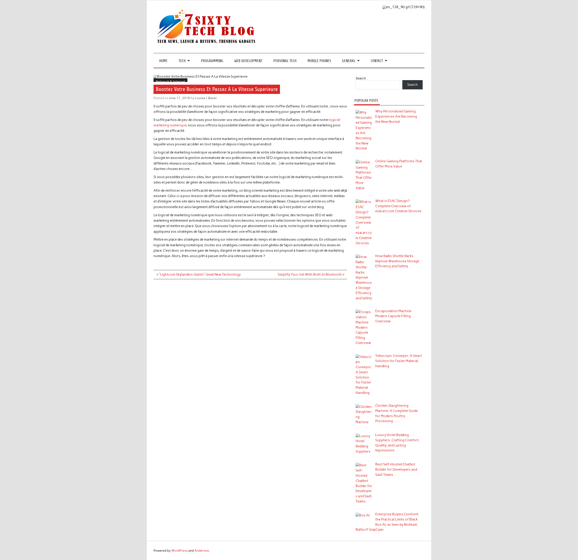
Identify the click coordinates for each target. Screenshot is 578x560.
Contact (377, 61)
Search (361, 78)
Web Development (248, 61)
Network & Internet (170, 82)
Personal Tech (284, 61)
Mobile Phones (319, 61)
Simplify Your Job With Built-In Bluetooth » (311, 274)
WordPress (179, 550)
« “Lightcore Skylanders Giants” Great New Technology (198, 274)
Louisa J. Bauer (206, 98)
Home (163, 61)
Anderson (201, 550)
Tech (182, 61)
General (348, 61)
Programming (212, 61)
